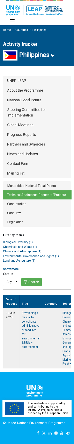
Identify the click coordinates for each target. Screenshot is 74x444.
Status (8, 274)
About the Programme (25, 90)
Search (33, 282)
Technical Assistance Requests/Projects (36, 195)
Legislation (15, 222)
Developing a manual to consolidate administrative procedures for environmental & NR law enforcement (30, 329)
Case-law (14, 213)
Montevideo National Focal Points (31, 186)
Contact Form (18, 163)
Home (7, 29)
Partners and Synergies (26, 144)
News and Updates (22, 154)
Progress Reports (21, 134)
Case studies (16, 204)
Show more (11, 269)
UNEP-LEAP (16, 80)
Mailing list (15, 173)
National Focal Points (24, 100)
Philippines (39, 29)
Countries (21, 29)
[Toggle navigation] (12, 19)
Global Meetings (20, 125)
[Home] (34, 7)
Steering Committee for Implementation (26, 112)
